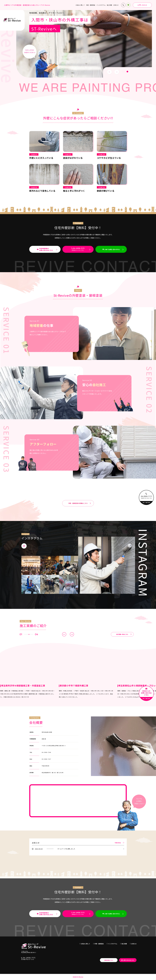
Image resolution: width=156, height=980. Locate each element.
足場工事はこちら (108, 960)
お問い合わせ (142, 5)
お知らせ (116, 5)
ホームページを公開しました (91, 848)
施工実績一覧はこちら (122, 634)
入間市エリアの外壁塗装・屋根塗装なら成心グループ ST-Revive (27, 5)
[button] (123, 71)
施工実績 (109, 5)
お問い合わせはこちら (128, 960)
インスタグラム (101, 5)
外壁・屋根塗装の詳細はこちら (78, 503)
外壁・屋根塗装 (90, 5)
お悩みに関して (80, 5)
